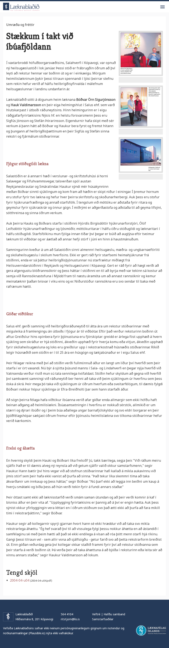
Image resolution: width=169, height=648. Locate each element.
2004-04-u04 (19, 580)
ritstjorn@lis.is (70, 619)
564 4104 (67, 614)
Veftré (96, 614)
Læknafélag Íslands (151, 630)
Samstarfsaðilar (102, 619)
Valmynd (162, 7)
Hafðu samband (114, 614)
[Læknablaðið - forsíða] (21, 6)
